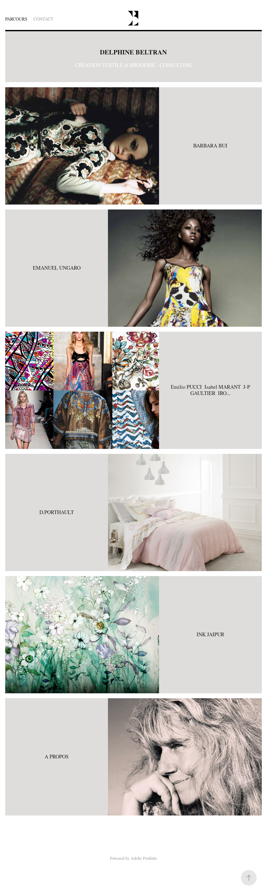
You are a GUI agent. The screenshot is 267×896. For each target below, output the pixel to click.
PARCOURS (16, 19)
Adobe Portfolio (144, 858)
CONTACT (43, 19)
